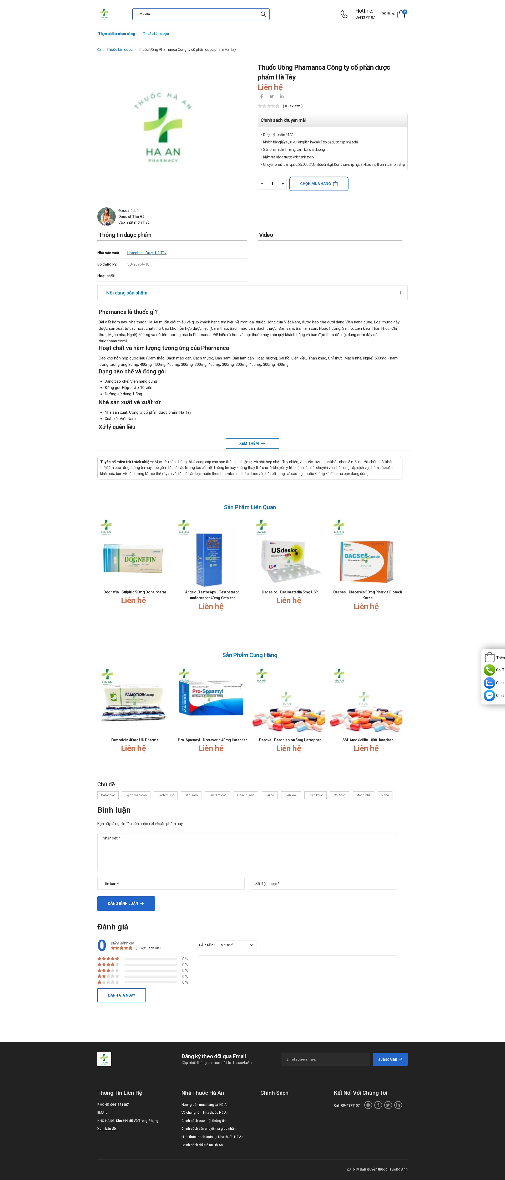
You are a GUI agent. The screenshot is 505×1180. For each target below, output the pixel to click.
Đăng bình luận (123, 903)
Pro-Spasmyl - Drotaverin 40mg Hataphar (212, 740)
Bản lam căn (218, 795)
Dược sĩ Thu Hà (131, 216)
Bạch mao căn (136, 795)
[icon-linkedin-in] (282, 97)
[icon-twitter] (272, 97)
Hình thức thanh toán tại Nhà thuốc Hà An (212, 1137)
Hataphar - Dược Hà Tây (146, 253)
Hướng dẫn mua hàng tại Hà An (205, 1105)
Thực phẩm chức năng (116, 34)
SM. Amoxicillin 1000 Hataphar (367, 740)
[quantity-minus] (262, 184)
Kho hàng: (106, 1121)
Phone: (103, 1105)
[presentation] (399, 569)
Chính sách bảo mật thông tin (203, 1121)
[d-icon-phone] (345, 14)
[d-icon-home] (99, 49)
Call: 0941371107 (347, 1105)
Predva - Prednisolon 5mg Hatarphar (290, 740)
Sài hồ (269, 795)
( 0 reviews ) (292, 106)
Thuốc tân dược (156, 34)
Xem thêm (249, 443)
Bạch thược (166, 795)
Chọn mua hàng (315, 184)
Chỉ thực (340, 795)
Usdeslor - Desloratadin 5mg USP (290, 592)
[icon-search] (263, 14)
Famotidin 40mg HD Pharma (135, 740)
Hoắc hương (246, 795)
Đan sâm (191, 795)
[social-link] (368, 1105)
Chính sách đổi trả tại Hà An (202, 1145)
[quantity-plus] (283, 184)
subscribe (387, 1060)
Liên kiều (291, 795)
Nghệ (385, 795)
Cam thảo (108, 795)
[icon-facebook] (262, 97)
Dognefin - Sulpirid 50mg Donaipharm (134, 592)
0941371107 (365, 17)
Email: (102, 1112)
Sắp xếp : (207, 945)
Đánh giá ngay (121, 995)
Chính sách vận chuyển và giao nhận (208, 1129)
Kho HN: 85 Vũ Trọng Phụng (137, 1121)
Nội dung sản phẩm (126, 293)
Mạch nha (363, 795)
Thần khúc (315, 795)
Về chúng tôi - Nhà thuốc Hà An (204, 1112)
